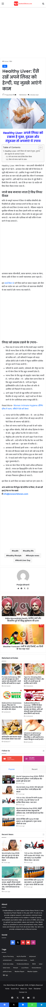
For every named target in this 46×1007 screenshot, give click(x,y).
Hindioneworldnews (23, 964)
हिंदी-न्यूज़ (5, 975)
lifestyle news (33, 555)
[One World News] (23, 4)
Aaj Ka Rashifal (21, 956)
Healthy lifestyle (14, 555)
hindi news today (8, 964)
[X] (24, 588)
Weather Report (19, 971)
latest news (6, 968)
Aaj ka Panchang (8, 956)
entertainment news (21, 960)
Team (30, 988)
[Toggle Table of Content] (39, 147)
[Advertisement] (23, 32)
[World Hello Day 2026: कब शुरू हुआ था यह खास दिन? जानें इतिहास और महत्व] (8, 790)
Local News (25, 968)
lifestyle (15, 968)
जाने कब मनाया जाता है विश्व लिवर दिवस (20, 157)
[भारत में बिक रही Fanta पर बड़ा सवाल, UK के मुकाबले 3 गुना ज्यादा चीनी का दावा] (8, 822)
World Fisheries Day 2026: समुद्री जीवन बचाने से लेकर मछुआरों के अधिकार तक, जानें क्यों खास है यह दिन (29, 810)
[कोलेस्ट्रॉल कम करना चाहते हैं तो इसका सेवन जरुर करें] (12, 727)
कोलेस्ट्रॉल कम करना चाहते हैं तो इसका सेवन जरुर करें (11, 738)
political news (7, 971)
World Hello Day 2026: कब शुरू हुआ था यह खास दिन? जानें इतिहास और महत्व (29, 789)
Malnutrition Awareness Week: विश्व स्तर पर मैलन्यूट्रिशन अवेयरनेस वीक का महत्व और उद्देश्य (12, 706)
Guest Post (15, 988)
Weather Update (32, 971)
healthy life (29, 551)
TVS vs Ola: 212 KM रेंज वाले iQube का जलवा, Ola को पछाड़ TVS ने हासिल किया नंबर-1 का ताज (29, 800)
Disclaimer (37, 988)
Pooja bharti (9, 95)
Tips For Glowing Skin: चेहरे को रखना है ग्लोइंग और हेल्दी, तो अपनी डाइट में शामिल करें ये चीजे (34, 680)
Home (6, 61)
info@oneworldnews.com (15, 494)
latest (40, 964)
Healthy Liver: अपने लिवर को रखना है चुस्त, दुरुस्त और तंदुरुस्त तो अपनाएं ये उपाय (22, 152)
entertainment (7, 960)
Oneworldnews (36, 968)
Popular (12, 769)
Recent (34, 769)
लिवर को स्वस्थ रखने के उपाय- (18, 159)
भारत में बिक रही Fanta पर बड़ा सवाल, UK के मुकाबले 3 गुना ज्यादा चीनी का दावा (28, 821)
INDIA (34, 964)
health (15, 551)
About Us (23, 988)
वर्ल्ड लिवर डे (9, 283)
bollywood (32, 956)
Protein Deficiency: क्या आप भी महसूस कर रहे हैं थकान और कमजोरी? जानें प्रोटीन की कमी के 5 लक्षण (11, 680)
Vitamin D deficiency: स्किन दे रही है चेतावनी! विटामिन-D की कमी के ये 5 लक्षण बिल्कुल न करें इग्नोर (34, 736)
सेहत (10, 61)
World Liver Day (23, 560)
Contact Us (23, 992)
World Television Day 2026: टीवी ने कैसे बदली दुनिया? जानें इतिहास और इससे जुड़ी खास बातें (30, 778)
